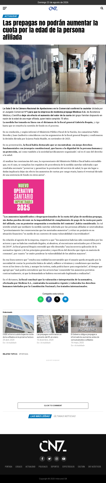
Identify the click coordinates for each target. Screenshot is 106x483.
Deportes (55, 466)
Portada (24, 354)
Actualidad (30, 466)
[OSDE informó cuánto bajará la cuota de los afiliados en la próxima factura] (18, 324)
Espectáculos (68, 466)
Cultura (81, 466)
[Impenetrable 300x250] (53, 197)
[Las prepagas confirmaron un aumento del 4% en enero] (52, 324)
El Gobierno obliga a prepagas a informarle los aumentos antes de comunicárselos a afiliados (85, 337)
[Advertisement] (53, 381)
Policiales (43, 466)
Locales (18, 466)
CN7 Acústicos (94, 466)
